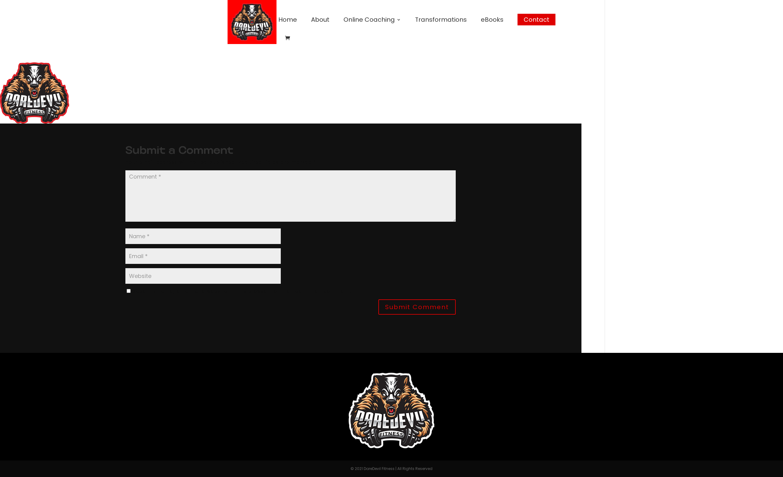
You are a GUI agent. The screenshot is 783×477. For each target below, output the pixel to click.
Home (287, 20)
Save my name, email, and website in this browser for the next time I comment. (242, 291)
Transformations (441, 20)
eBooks (492, 20)
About (320, 20)
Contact (536, 19)
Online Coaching (369, 20)
